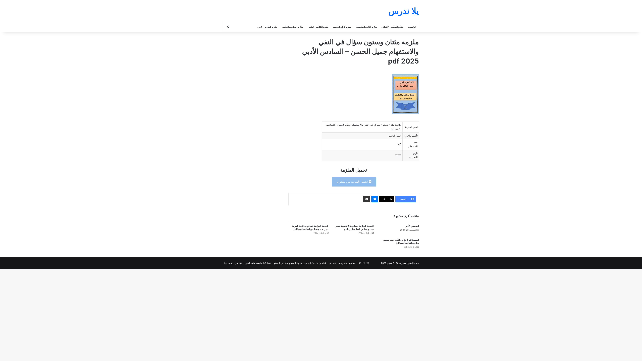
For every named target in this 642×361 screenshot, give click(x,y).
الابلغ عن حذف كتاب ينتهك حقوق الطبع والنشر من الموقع (300, 263)
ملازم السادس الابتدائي (393, 26)
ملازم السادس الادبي (267, 26)
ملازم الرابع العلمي (342, 26)
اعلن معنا (228, 263)
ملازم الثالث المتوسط (366, 26)
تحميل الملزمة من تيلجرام (353, 181)
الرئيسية (412, 26)
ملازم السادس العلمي (292, 26)
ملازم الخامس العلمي (318, 26)
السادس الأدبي (412, 225)
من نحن (238, 263)
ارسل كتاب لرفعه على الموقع (258, 263)
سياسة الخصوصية (347, 263)
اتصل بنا (332, 263)
